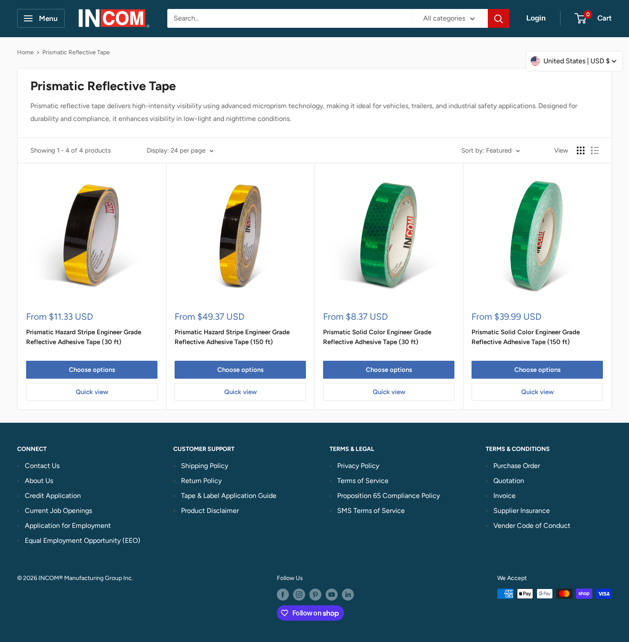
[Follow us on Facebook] (283, 595)
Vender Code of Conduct (531, 525)
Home (25, 52)
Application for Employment (68, 525)
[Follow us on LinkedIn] (348, 595)
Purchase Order (516, 466)
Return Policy (201, 481)
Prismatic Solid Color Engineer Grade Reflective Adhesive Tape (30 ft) (377, 337)
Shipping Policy (204, 466)
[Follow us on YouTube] (332, 595)
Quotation (508, 481)
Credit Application (53, 496)
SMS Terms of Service (371, 511)
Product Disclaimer (210, 511)
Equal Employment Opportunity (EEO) (82, 540)
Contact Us (42, 466)
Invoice (504, 496)
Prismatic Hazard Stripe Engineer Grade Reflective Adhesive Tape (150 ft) (232, 337)
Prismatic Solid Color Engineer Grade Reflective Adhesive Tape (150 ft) (526, 337)
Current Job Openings (58, 511)
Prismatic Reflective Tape (76, 52)
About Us (39, 481)
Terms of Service (363, 481)
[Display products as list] (595, 150)
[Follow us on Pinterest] (315, 595)
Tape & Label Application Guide (228, 496)
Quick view (92, 392)
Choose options (92, 370)
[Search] (498, 18)
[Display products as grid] (580, 150)
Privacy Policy (358, 466)
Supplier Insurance (521, 511)
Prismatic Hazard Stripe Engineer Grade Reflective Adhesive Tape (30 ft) (83, 337)
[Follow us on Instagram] (299, 595)
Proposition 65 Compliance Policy (388, 496)
